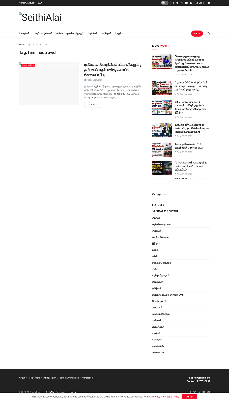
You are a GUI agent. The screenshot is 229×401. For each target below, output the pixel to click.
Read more (93, 104)
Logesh (72, 392)
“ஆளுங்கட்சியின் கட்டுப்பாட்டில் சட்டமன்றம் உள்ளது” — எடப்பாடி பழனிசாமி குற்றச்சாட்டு (191, 86)
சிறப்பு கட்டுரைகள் (43, 33)
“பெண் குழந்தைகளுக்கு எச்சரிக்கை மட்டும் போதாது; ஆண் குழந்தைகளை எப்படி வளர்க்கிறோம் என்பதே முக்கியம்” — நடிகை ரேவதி (192, 63)
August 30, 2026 (184, 75)
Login (201, 3)
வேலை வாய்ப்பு (28, 65)
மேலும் (118, 33)
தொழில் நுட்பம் (159, 301)
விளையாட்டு (158, 346)
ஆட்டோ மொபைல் (160, 237)
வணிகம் (156, 333)
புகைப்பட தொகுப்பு (75, 33)
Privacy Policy (49, 378)
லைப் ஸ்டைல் (158, 326)
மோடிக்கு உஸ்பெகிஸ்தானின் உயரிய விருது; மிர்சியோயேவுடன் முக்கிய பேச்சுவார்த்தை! (192, 128)
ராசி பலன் (156, 320)
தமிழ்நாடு (156, 288)
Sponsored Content (165, 211)
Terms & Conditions (69, 378)
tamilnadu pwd (40, 44)
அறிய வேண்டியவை (161, 224)
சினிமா (59, 33)
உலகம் (155, 249)
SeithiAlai (50, 392)
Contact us (87, 378)
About (22, 378)
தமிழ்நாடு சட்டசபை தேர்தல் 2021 (168, 294)
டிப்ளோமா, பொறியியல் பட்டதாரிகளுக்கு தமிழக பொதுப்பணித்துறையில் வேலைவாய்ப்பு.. (113, 69)
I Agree (189, 396)
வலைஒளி (157, 339)
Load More (181, 179)
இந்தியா (156, 243)
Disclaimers (34, 378)
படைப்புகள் (106, 33)
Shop (197, 33)
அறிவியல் (92, 33)
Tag (29, 44)
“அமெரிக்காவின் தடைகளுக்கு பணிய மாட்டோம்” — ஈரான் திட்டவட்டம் (191, 166)
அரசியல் (156, 217)
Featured (158, 205)
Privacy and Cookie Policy (165, 396)
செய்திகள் (24, 33)
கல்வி (155, 256)
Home (21, 44)
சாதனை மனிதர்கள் (161, 262)
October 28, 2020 (94, 80)
